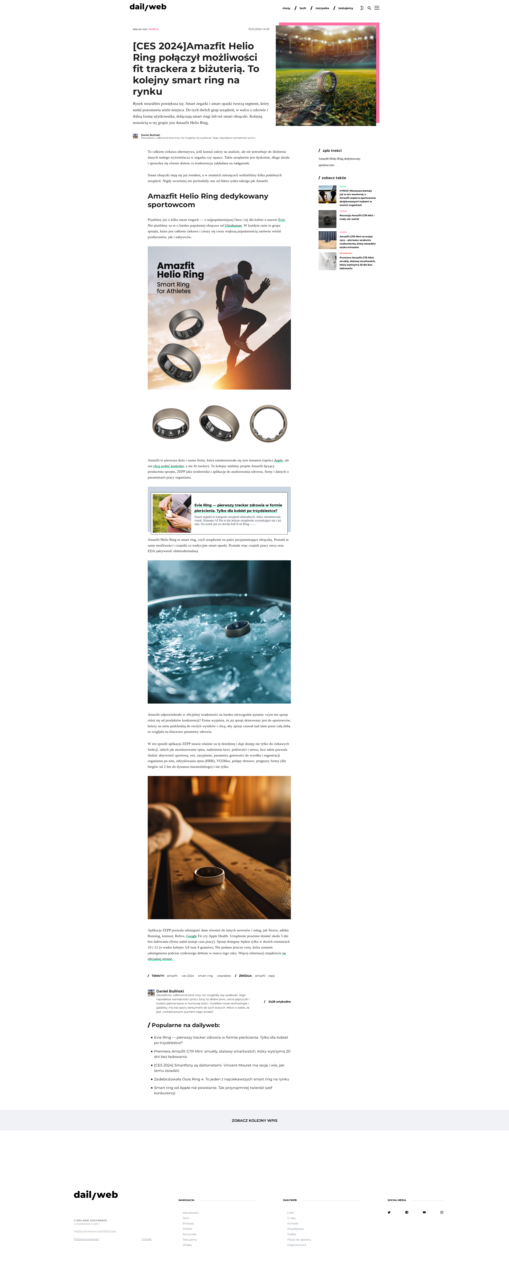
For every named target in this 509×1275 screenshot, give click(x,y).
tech (303, 8)
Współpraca (295, 1229)
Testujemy (190, 1239)
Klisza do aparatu (299, 1239)
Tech (145, 29)
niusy (286, 8)
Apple (278, 460)
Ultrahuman (233, 225)
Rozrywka (189, 1234)
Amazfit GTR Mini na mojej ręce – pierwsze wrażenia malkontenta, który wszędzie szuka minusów (358, 242)
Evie (281, 220)
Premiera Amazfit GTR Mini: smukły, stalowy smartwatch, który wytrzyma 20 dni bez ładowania (357, 263)
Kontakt (147, 1239)
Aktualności (346, 253)
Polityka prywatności (86, 1239)
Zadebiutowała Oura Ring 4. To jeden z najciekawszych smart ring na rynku (221, 1079)
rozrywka (322, 8)
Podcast (188, 1223)
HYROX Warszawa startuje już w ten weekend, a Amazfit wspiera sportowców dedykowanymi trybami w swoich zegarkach (358, 198)
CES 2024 (188, 976)
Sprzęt (343, 186)
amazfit (172, 976)
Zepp (271, 976)
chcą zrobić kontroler (168, 466)
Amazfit (260, 976)
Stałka (291, 1234)
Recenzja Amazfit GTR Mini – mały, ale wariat (357, 217)
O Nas (291, 1218)
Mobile (153, 29)
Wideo (187, 1245)
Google (191, 936)
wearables (224, 976)
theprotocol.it (296, 1245)
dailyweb (137, 29)
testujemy (345, 8)
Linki (290, 1213)
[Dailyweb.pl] (148, 8)
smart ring (205, 976)
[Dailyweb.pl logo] (113, 1196)
